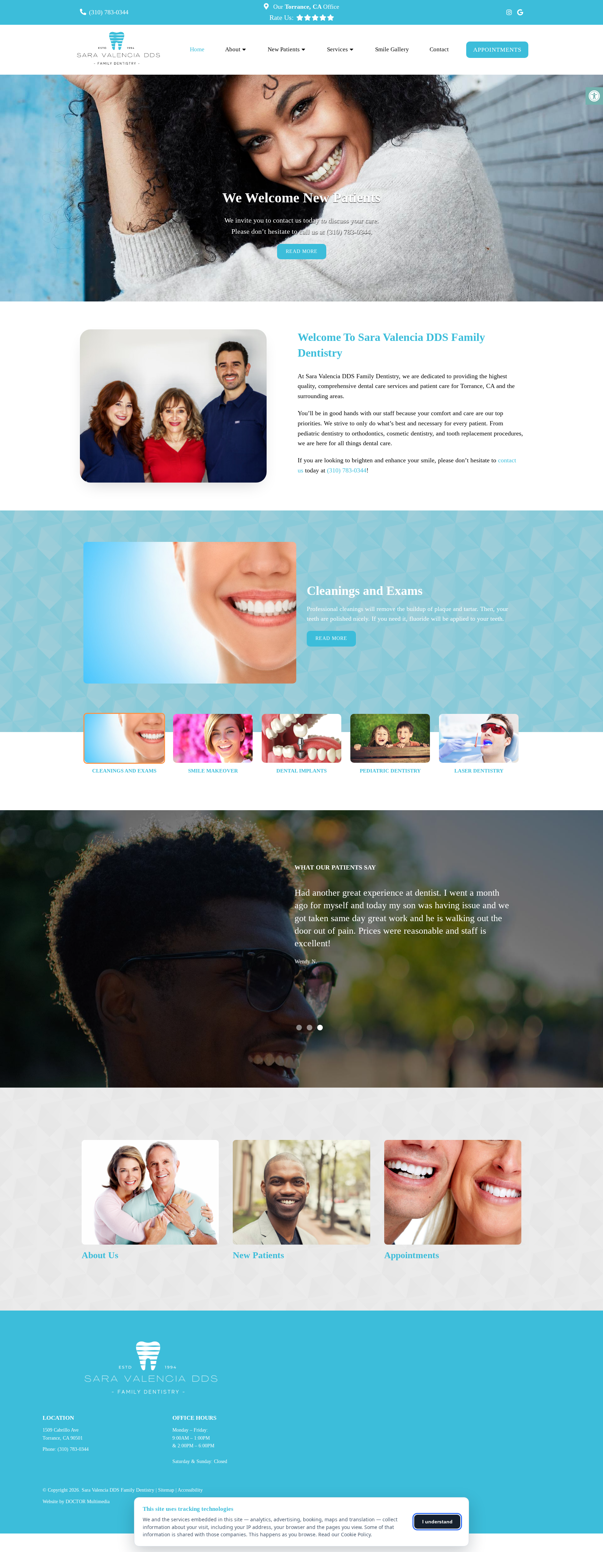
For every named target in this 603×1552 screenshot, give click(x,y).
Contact (439, 49)
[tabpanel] (403, 941)
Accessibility (190, 1490)
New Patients (284, 49)
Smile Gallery (392, 49)
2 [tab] (309, 1027)
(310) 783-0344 (108, 12)
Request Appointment (301, 248)
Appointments (497, 49)
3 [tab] (320, 1027)
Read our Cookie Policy (344, 1534)
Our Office (305, 6)
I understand (437, 1521)
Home (197, 49)
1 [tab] (299, 1027)
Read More (331, 638)
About (232, 49)
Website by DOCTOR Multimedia (76, 1501)
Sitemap (166, 1490)
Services (337, 49)
